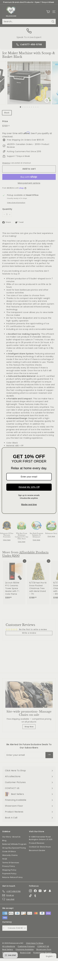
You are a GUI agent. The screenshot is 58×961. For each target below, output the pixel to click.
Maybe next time (29, 504)
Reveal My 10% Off (29, 487)
